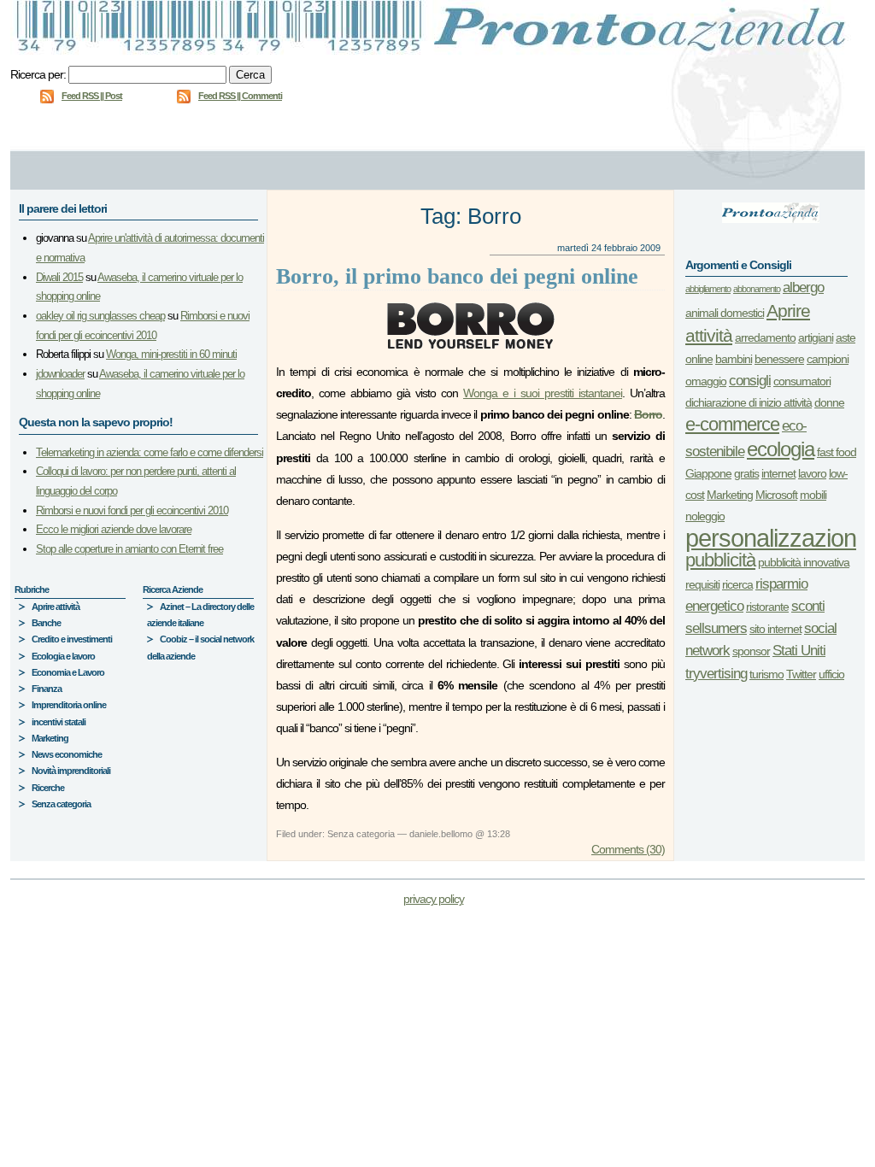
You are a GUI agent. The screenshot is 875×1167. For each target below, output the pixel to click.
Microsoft (776, 494)
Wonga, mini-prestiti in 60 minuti (171, 354)
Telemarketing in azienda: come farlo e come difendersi (149, 452)
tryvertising (716, 674)
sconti (808, 606)
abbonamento (756, 289)
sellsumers (716, 628)
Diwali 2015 (59, 277)
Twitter (801, 674)
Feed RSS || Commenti (240, 96)
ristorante (767, 606)
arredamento (765, 337)
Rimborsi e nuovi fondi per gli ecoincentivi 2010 (132, 510)
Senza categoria (61, 804)
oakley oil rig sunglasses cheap (100, 315)
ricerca (737, 584)
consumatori (802, 381)
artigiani (815, 337)
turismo (766, 674)
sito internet (775, 629)
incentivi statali (58, 722)
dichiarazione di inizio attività (748, 402)
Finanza (47, 688)
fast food (836, 452)
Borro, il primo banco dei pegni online (457, 276)
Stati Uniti (798, 650)
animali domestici (724, 313)
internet (778, 473)
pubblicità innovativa (803, 562)
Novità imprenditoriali (71, 770)
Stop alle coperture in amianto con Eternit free (129, 548)
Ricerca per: (38, 74)
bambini (733, 359)
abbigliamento (708, 289)
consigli (750, 380)
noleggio (705, 516)
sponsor (751, 651)
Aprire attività (55, 606)
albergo (803, 287)
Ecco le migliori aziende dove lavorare (113, 529)
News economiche (67, 754)
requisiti (702, 584)
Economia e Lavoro (68, 672)
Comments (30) (628, 849)
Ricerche (48, 788)
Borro (648, 414)
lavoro (812, 473)
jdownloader (60, 373)
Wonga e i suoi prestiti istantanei (542, 393)
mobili (813, 494)
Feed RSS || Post (92, 96)
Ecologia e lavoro (63, 656)
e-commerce (732, 424)
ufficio (831, 674)
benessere (779, 359)
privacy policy (433, 899)
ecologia (780, 448)
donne (829, 402)
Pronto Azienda (437, 32)
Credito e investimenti (72, 639)
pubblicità (720, 560)
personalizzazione (777, 538)
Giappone (708, 473)
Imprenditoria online (69, 705)
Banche (46, 623)
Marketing (50, 738)
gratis (746, 473)
